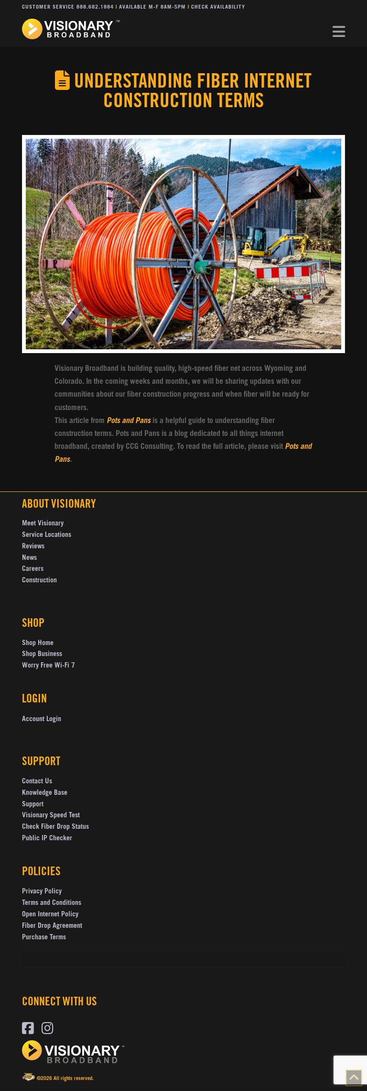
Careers (32, 569)
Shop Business (42, 654)
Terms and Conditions (51, 903)
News (29, 558)
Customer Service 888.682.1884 (68, 7)
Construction (39, 581)
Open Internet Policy (50, 915)
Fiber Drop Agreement (52, 926)
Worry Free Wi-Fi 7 (48, 666)
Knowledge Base (44, 793)
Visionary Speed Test (51, 816)
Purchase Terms (44, 938)
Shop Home (38, 643)
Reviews (33, 547)
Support (32, 805)
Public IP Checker (47, 838)
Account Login (41, 719)
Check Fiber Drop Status (55, 827)
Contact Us (37, 782)
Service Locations (46, 535)
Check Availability (218, 7)
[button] (339, 32)
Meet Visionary (43, 524)
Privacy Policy (42, 892)
